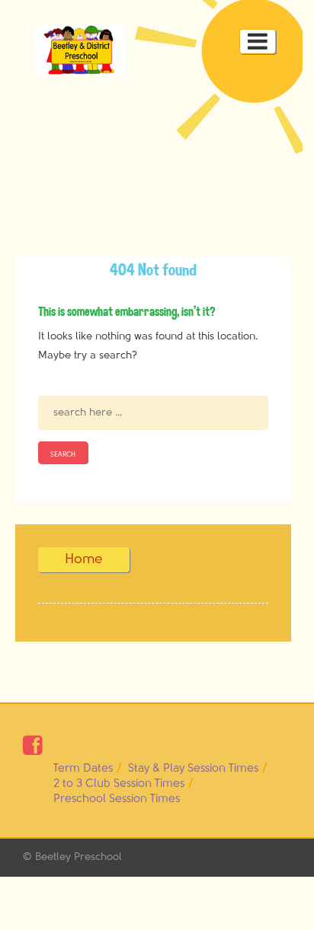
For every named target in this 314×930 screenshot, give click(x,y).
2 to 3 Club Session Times (118, 783)
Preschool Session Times (116, 798)
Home (84, 559)
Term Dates (83, 768)
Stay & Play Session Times (193, 768)
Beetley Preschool (78, 857)
